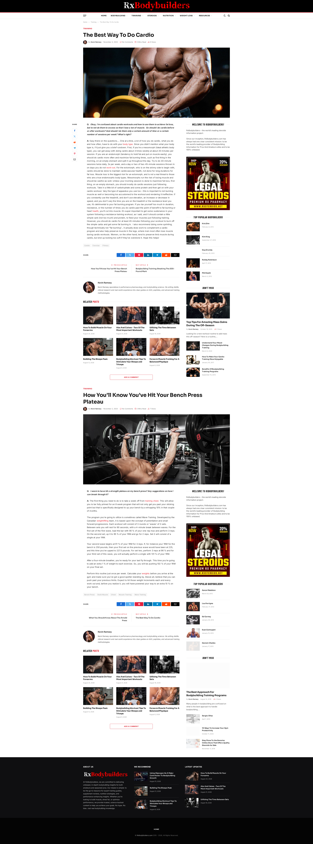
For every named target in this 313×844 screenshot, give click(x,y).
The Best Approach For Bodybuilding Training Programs (206, 694)
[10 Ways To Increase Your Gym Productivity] (193, 731)
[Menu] (84, 15)
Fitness (105, 245)
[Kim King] (193, 240)
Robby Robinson (209, 260)
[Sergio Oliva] (193, 719)
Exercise (96, 245)
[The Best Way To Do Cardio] (156, 83)
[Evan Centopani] (193, 633)
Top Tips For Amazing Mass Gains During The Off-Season (206, 324)
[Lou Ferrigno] (193, 606)
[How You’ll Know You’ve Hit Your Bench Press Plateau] (156, 449)
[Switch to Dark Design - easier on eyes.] (224, 16)
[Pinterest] (74, 153)
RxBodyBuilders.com (144, 835)
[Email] (74, 159)
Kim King (206, 237)
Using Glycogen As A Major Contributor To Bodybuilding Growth (162, 775)
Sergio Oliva (207, 716)
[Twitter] (74, 136)
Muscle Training (125, 595)
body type (128, 144)
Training (136, 16)
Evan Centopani (209, 630)
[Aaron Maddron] (193, 593)
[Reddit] (74, 142)
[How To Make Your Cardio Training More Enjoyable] (193, 360)
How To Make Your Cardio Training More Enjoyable (213, 358)
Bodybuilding (118, 16)
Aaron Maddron (209, 590)
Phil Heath (206, 273)
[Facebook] (74, 130)
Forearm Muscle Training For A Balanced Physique (164, 360)
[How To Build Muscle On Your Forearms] (98, 315)
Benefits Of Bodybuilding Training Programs (213, 370)
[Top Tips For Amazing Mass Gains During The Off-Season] (208, 305)
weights (146, 573)
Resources (204, 16)
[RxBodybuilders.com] (156, 6)
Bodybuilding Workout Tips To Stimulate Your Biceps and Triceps (131, 362)
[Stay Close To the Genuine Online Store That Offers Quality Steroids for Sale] (193, 743)
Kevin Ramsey (96, 42)
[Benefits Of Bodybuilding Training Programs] (193, 372)
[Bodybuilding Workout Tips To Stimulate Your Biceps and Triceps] (131, 347)
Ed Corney (206, 616)
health (96, 211)
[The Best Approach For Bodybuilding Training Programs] (208, 675)
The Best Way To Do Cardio (148, 618)
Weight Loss (186, 16)
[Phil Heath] (193, 276)
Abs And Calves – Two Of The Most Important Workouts (130, 329)
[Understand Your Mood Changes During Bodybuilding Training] (193, 346)
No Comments (127, 42)
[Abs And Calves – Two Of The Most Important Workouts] (131, 315)
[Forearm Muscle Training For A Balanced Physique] (164, 347)
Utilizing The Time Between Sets (163, 329)
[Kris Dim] (193, 226)
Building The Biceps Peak (95, 359)
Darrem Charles (208, 643)
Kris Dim (205, 223)
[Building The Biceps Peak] (98, 347)
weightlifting (103, 521)
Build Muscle (103, 595)
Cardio (87, 245)
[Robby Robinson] (193, 263)
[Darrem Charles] (193, 646)
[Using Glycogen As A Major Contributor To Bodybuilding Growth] (141, 776)
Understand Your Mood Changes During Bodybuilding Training (215, 345)
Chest (113, 595)
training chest (151, 501)
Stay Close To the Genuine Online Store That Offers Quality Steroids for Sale (215, 742)
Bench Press (89, 595)
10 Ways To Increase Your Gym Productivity (215, 729)
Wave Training (140, 595)
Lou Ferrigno (207, 603)
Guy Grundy (207, 250)
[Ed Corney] (193, 619)
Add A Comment (131, 377)
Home (104, 16)
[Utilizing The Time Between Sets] (164, 315)
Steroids (152, 16)
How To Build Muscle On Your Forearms (97, 329)
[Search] (228, 15)
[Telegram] (74, 148)
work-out (110, 167)
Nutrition (168, 16)
